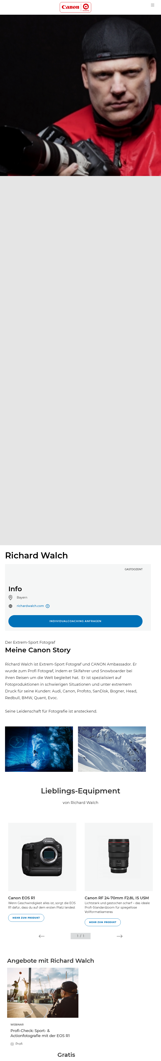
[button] (41, 936)
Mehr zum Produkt (26, 918)
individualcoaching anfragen (75, 621)
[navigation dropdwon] (152, 5)
